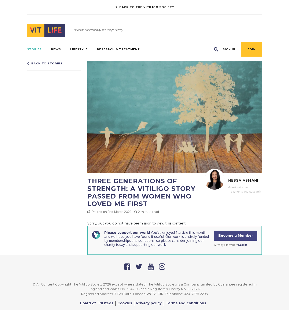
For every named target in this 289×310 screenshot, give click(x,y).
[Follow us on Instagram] (162, 266)
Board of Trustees (96, 303)
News (56, 49)
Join (252, 49)
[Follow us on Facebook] (127, 266)
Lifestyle (79, 49)
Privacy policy (149, 303)
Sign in (229, 49)
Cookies (124, 303)
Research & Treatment (118, 49)
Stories (34, 49)
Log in (242, 244)
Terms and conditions (186, 303)
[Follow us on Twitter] (138, 266)
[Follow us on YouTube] (150, 266)
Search (216, 49)
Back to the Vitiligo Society (146, 7)
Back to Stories (46, 63)
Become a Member (235, 236)
